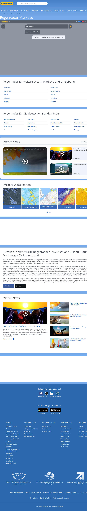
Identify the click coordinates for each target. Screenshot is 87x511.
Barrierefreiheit (45, 498)
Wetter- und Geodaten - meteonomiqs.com (13, 450)
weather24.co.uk (11, 463)
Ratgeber (82, 422)
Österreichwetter (65, 434)
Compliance (34, 498)
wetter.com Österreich (12, 439)
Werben (8, 441)
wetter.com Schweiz (12, 436)
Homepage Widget (11, 444)
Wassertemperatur (29, 436)
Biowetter (81, 426)
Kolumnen (9, 429)
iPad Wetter (45, 429)
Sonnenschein (28, 434)
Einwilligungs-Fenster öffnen (53, 492)
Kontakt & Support (72, 492)
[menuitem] (4, 10)
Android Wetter (46, 431)
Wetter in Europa (65, 439)
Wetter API (9, 446)
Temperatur (27, 431)
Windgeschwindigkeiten (31, 429)
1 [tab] (47, 212)
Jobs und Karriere (16, 492)
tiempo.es (9, 453)
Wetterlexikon (64, 444)
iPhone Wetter (46, 426)
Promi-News (64, 446)
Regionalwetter (64, 436)
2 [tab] (50, 212)
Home (1, 14)
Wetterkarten (7, 14)
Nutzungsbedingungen (61, 498)
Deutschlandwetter (66, 429)
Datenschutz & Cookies (33, 492)
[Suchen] (44, 3)
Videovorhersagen (11, 426)
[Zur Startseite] (7, 3)
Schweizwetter (64, 431)
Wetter (9, 422)
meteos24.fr (9, 456)
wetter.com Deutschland (13, 434)
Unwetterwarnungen (12, 431)
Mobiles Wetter (49, 422)
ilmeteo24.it (9, 458)
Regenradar (27, 426)
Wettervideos (66, 422)
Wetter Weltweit (65, 441)
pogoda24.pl (9, 461)
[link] (4, 10)
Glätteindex (82, 429)
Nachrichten (64, 426)
